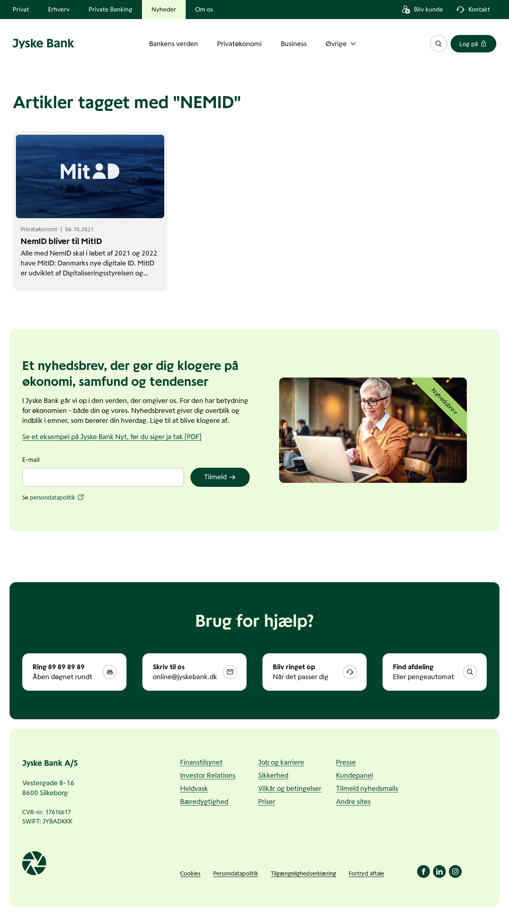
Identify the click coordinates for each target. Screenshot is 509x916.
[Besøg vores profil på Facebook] (423, 871)
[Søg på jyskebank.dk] (438, 43)
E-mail (31, 459)
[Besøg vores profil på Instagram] (455, 871)
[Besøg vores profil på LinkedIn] (439, 871)
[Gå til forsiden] (43, 43)
